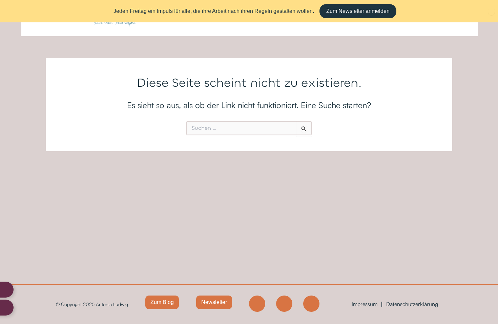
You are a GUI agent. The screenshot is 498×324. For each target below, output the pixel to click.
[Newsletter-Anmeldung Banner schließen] (491, 11)
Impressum (364, 304)
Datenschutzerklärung (412, 304)
